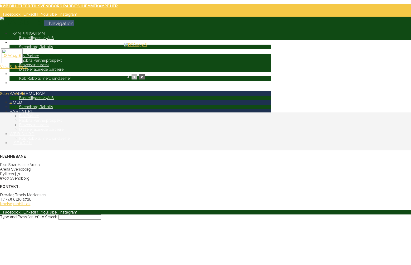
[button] (59, 23)
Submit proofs (12, 93)
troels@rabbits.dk (15, 204)
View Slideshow (14, 67)
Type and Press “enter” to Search (28, 217)
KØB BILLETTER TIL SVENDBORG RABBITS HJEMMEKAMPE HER (59, 6)
